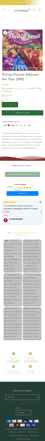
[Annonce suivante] (40, 2)
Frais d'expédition (21, 88)
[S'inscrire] (36, 397)
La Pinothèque (20, 184)
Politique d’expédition (23, 439)
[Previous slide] (4, 212)
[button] (4, 10)
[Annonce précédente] (4, 2)
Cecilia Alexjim (16, 219)
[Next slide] (41, 212)
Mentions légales (33, 432)
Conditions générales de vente (18, 435)
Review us (22, 193)
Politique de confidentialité (17, 432)
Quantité (5, 100)
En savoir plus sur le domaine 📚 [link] (22, 174)
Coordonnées (34, 435)
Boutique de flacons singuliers (29, 429)
